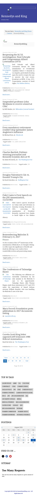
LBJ (27, 396)
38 (12, 361)
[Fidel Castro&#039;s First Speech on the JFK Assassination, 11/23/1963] (7, 208)
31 (13, 358)
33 (21, 358)
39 (16, 361)
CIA (13, 141)
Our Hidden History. (23, 83)
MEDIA (27, 115)
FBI (14, 389)
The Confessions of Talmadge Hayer (17, 270)
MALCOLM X (15, 257)
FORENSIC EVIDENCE (14, 91)
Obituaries (14, 164)
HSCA (4, 396)
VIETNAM (19, 408)
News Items (14, 113)
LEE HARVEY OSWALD (8, 399)
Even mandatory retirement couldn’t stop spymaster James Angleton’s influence (18, 129)
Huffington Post (23, 180)
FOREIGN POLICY (27, 389)
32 (17, 358)
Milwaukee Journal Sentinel (25, 109)
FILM (19, 389)
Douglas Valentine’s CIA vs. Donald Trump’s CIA (16, 176)
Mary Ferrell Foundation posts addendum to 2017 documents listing (18, 310)
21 (23, 440)
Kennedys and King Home (23, 31)
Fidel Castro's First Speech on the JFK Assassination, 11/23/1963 (17, 197)
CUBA (13, 386)
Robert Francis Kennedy (18, 88)
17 (4, 440)
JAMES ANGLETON (20, 141)
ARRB (14, 383)
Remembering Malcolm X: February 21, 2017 (16, 235)
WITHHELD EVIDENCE (18, 322)
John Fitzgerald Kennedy (18, 222)
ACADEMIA (6, 117)
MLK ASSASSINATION (22, 402)
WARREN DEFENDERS (18, 115)
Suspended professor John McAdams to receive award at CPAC (17, 104)
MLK (29, 346)
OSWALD (15, 405)
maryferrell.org (10, 316)
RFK (21, 405)
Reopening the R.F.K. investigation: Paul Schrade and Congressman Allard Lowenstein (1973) (16, 58)
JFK (29, 164)
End (27, 361)
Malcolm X (14, 255)
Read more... (7, 94)
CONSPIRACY (6, 386)
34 (24, 358)
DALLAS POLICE (7, 389)
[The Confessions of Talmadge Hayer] (7, 278)
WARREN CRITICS (23, 411)
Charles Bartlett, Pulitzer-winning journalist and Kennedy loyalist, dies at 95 (16, 154)
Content (9, 33)
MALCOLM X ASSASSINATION (20, 298)
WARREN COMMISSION (9, 411)
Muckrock (19, 135)
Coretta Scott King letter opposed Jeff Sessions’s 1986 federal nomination (16, 336)
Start (6, 358)
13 (18, 437)
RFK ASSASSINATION (18, 90)
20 (18, 440)
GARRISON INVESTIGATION (24, 392)
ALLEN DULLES (6, 383)
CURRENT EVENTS (22, 386)
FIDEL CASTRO (16, 224)
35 (28, 358)
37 (9, 361)
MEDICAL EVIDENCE (8, 402)
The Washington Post (25, 160)
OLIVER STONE (6, 405)
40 (20, 361)
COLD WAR (26, 383)
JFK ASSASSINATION (27, 224)
